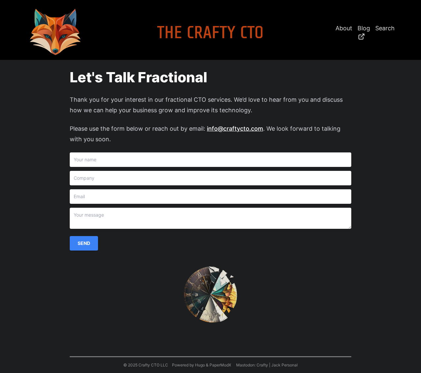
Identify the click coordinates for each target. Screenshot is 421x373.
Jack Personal (284, 364)
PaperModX (220, 364)
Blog (364, 28)
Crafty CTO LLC (153, 364)
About (343, 28)
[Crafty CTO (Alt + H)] (55, 32)
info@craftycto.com (235, 128)
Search (385, 28)
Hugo (200, 364)
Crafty (262, 364)
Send (84, 243)
